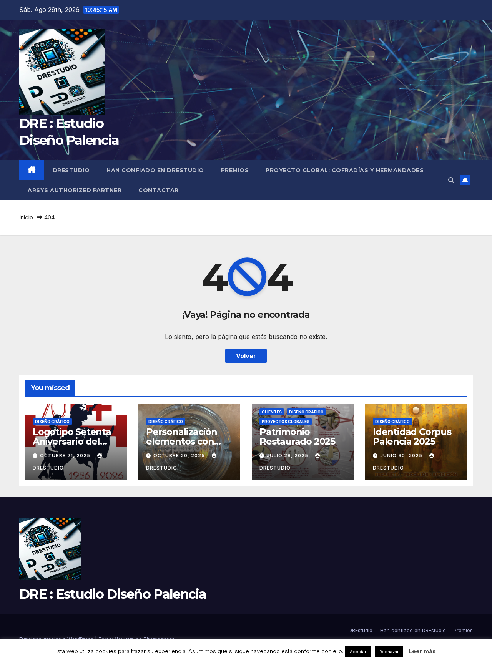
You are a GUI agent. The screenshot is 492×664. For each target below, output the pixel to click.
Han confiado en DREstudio (155, 170)
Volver (246, 356)
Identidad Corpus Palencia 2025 (412, 436)
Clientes (272, 412)
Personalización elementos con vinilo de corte (181, 441)
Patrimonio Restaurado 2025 (297, 436)
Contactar (158, 190)
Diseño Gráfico (52, 421)
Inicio (26, 217)
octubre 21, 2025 (66, 455)
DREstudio (71, 170)
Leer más (422, 651)
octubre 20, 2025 (179, 455)
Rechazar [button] (389, 651)
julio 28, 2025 (288, 455)
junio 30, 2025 (402, 455)
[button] (451, 180)
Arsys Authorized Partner (74, 190)
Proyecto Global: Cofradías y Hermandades (345, 170)
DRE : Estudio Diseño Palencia (112, 594)
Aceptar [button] (358, 651)
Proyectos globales (285, 421)
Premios (235, 170)
